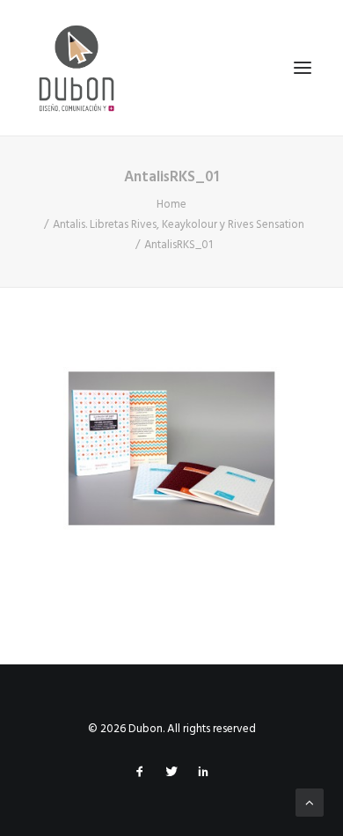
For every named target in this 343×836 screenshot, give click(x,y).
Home (171, 204)
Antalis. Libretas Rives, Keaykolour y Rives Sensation (178, 225)
